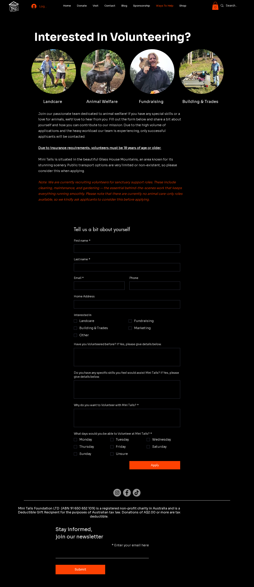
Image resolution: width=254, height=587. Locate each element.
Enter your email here (131, 545)
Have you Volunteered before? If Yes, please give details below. (118, 344)
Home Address (84, 296)
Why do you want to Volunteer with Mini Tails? (106, 405)
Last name (82, 259)
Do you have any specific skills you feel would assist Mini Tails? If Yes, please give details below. (126, 375)
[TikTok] (136, 493)
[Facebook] (127, 493)
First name (82, 240)
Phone (133, 278)
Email (79, 278)
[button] (215, 6)
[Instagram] (117, 493)
